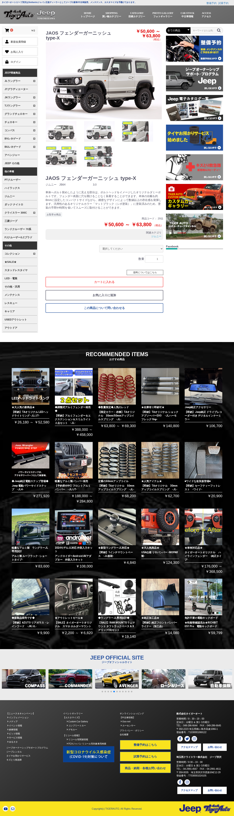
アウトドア (11, 327)
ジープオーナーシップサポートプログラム (27, 747)
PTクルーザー (13, 179)
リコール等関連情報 (78, 739)
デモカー (72, 729)
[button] (102, 691)
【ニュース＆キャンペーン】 (20, 713)
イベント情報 (15, 725)
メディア (13, 721)
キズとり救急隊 (14, 760)
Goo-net (126, 721)
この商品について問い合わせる (104, 307)
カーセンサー (128, 725)
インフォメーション (18, 717)
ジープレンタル (14, 751)
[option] (104, 80)
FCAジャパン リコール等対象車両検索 (87, 743)
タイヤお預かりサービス (18, 756)
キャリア (10, 311)
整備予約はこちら (145, 744)
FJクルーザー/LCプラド (18, 237)
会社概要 (124, 734)
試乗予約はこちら (145, 756)
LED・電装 (11, 278)
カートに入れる (104, 281)
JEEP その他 (12, 163)
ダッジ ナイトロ (14, 204)
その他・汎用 (12, 286)
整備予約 (211, 3)
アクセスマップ (189, 747)
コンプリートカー (77, 725)
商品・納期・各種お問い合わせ (145, 768)
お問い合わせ (215, 747)
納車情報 (13, 729)
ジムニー (10, 196)
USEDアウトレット (16, 319)
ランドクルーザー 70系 (18, 229)
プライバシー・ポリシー (132, 730)
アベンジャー (12, 155)
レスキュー (11, 303)
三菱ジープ (11, 220)
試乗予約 (223, 3)
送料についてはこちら (145, 272)
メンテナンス (12, 294)
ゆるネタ (13, 742)
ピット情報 (14, 733)
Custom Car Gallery (78, 721)
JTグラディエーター (16, 89)
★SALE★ (10, 261)
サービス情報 (15, 737)
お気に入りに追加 (104, 295)
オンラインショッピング (132, 713)
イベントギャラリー (73, 713)
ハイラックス (12, 187)
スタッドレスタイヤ (16, 270)
